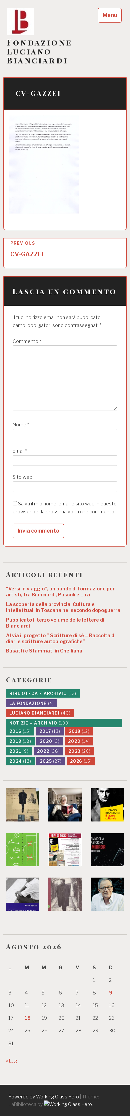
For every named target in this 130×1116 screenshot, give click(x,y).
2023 (79, 751)
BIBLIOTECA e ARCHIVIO (42, 693)
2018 (79, 731)
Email (20, 451)
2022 (48, 751)
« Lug (11, 1061)
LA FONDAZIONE (31, 703)
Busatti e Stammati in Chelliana (44, 651)
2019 (20, 741)
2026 (81, 761)
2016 (20, 731)
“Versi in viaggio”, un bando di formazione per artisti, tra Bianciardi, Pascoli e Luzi (60, 592)
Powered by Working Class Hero (44, 1096)
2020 (50, 741)
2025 (51, 761)
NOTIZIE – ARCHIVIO (39, 723)
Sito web (22, 477)
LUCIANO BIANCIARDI (40, 713)
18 (28, 1018)
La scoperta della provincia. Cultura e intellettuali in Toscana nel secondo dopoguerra (63, 607)
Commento (27, 341)
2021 (19, 751)
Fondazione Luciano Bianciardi (39, 51)
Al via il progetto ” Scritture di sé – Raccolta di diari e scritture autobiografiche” (61, 638)
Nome (21, 425)
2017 (49, 731)
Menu (110, 15)
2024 (20, 761)
